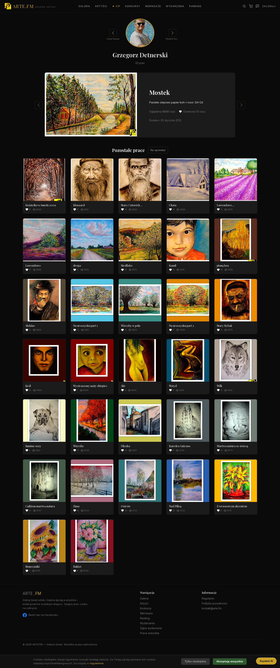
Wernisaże (153, 6)
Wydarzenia (175, 6)
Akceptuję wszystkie (229, 661)
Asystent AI (266, 661)
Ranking (195, 6)
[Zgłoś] (257, 6)
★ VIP (116, 6)
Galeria (84, 6)
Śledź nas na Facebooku (43, 614)
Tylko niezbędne (195, 661)
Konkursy (132, 6)
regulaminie (97, 663)
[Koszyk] (251, 6)
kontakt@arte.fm (212, 608)
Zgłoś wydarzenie (151, 628)
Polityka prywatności (214, 603)
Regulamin (208, 598)
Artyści (101, 6)
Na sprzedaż (158, 150)
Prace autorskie (149, 633)
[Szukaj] (244, 6)
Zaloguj (268, 6)
